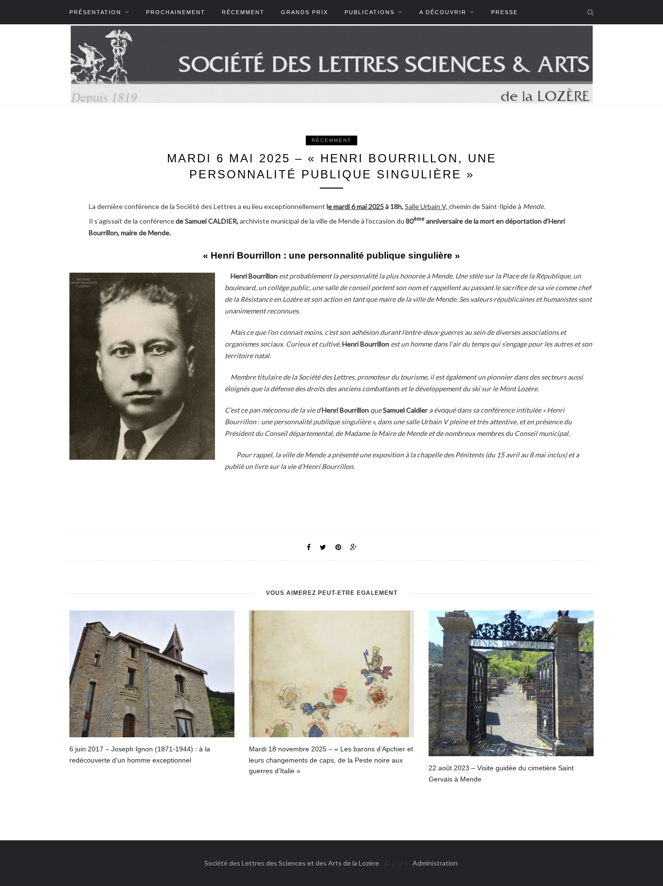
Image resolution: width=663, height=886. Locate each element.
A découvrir (442, 12)
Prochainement (175, 12)
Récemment (243, 12)
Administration (435, 863)
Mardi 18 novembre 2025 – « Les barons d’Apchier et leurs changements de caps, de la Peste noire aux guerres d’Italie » (331, 760)
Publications (370, 12)
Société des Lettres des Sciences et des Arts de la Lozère (291, 863)
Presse (504, 12)
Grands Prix (304, 12)
